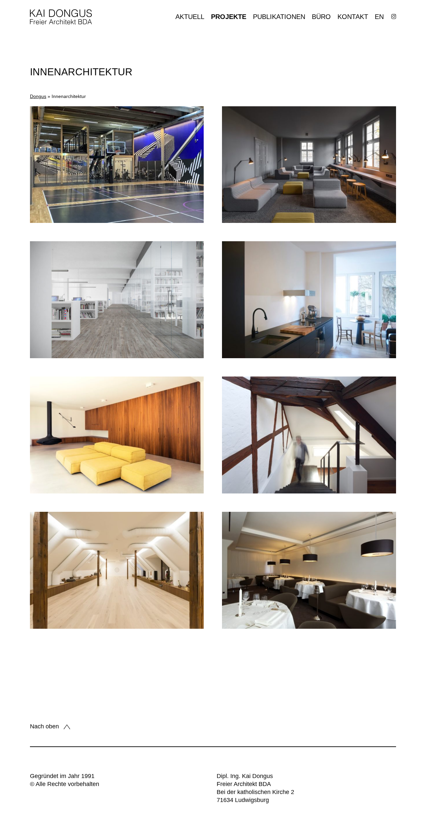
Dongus (38, 96)
